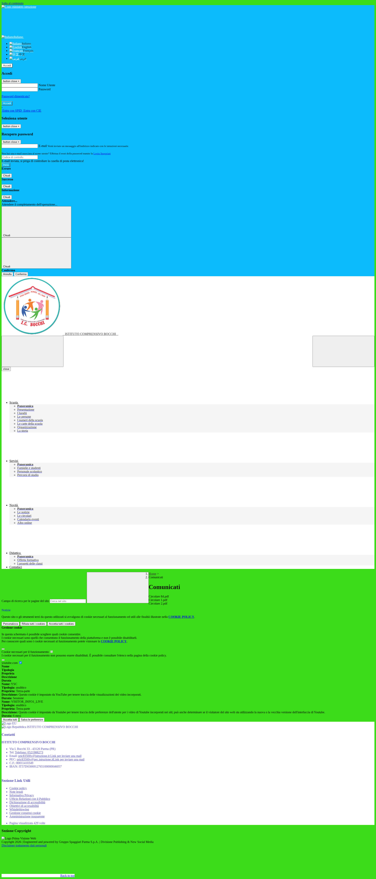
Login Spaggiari (102, 153)
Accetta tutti (61, 623)
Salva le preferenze (32, 719)
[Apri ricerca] (343, 351)
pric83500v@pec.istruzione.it (50, 759)
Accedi (7, 65)
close (6, 369)
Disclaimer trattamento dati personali (24, 845)
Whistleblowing (19, 809)
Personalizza (10, 623)
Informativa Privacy (21, 795)
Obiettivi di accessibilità (24, 805)
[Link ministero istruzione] (19, 6)
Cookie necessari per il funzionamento (26, 652)
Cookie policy (18, 788)
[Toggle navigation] (32, 351)
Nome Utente (47, 85)
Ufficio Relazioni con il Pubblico (29, 798)
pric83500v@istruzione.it (49, 756)
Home (152, 573)
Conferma (20, 274)
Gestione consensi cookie (25, 813)
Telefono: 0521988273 (29, 752)
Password (45, 89)
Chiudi (6, 175)
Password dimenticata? (16, 96)
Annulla (7, 274)
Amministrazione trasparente (27, 816)
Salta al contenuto (13, 3)
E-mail (43, 146)
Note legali (16, 791)
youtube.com (10, 662)
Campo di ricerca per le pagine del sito (25, 601)
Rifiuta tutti (33, 623)
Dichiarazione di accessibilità (27, 802)
